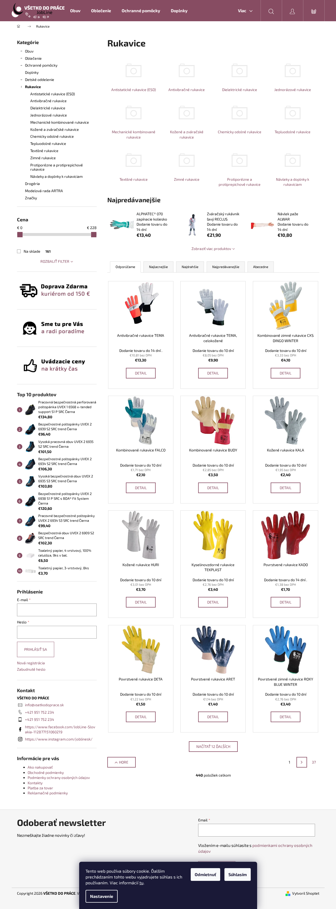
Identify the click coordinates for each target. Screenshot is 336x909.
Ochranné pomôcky (41, 65)
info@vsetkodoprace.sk (44, 705)
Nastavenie (101, 896)
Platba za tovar (40, 788)
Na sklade (37, 251)
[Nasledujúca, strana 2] (301, 762)
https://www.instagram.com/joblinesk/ (58, 739)
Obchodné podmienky (46, 772)
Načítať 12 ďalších (213, 746)
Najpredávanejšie (225, 267)
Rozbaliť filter (54, 261)
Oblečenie (33, 58)
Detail (141, 373)
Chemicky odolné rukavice (52, 136)
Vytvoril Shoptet (305, 893)
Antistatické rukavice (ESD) (52, 94)
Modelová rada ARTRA (44, 190)
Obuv (29, 51)
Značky (31, 198)
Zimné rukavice (43, 158)
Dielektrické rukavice (47, 108)
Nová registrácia (31, 663)
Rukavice (33, 86)
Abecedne (260, 267)
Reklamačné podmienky (48, 793)
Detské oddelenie (39, 79)
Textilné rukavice (44, 150)
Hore (123, 762)
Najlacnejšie (158, 267)
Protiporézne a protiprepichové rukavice (56, 167)
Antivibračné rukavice (48, 100)
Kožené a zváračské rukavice (54, 129)
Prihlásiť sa (35, 649)
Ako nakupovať (40, 767)
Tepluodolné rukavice (48, 143)
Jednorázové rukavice (48, 115)
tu (141, 882)
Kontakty (35, 783)
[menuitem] (75, 10)
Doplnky (32, 72)
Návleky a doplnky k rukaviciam (56, 176)
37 (314, 762)
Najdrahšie (190, 267)
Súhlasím (237, 874)
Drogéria (32, 183)
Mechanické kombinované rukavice (59, 122)
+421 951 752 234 (39, 712)
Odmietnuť (205, 874)
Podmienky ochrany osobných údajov (59, 777)
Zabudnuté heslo (31, 669)
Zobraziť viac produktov (211, 248)
